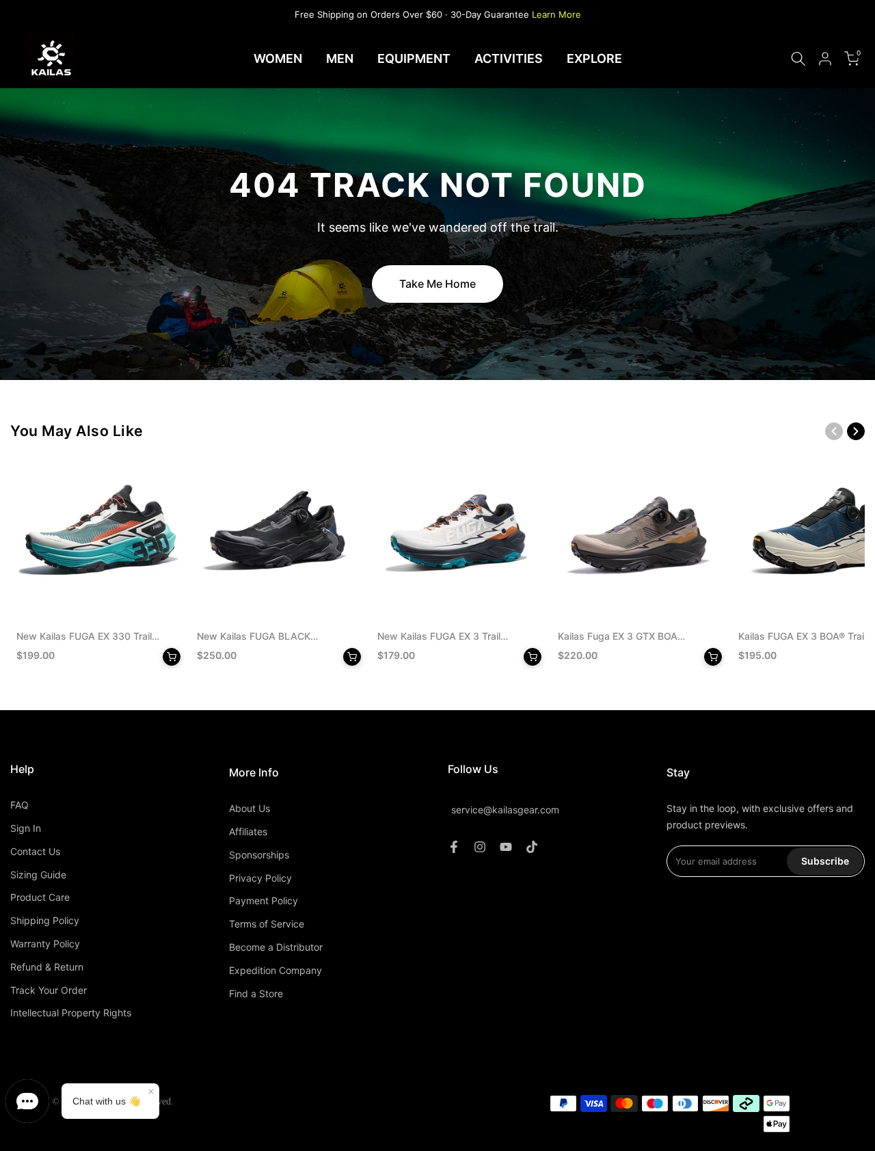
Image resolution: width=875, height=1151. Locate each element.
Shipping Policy (44, 920)
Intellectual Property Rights (70, 1012)
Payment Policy (263, 900)
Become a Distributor (276, 947)
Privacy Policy (260, 878)
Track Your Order (48, 990)
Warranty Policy (45, 943)
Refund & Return (46, 967)
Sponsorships (259, 855)
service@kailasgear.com (505, 809)
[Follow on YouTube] (506, 847)
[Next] (856, 431)
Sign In (25, 828)
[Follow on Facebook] (454, 847)
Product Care (40, 897)
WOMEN (278, 58)
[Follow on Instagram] (480, 847)
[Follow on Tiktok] (532, 847)
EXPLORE (594, 58)
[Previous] (834, 431)
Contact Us (35, 851)
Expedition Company (275, 970)
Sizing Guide (38, 874)
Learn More (556, 14)
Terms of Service (266, 924)
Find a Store (256, 993)
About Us (249, 808)
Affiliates (248, 831)
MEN (339, 58)
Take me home (437, 283)
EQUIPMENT (413, 58)
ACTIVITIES (508, 58)
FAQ (19, 805)
